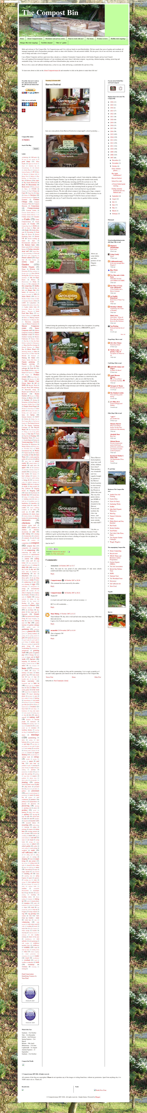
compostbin (25, 548)
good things (25, 642)
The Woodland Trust (116, 578)
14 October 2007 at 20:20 (72, 580)
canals (35, 505)
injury (24, 694)
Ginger (24, 269)
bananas (35, 474)
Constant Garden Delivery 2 (29, 212)
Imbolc (24, 292)
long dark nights (34, 711)
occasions (36, 748)
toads (28, 901)
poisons (28, 789)
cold (33, 538)
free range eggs (32, 612)
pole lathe (34, 789)
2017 (112, 128)
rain (28, 816)
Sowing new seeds (32, 410)
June (33, 298)
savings (31, 842)
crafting (36, 559)
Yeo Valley (36, 453)
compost (35, 542)
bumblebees (25, 503)
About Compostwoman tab (52, 70)
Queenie (32, 379)
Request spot (25, 392)
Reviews (24, 394)
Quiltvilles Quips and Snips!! (117, 368)
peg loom (26, 776)
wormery (24, 967)
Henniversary (25, 282)
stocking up (27, 880)
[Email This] (49, 549)
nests (23, 740)
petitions (24, 778)
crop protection (33, 563)
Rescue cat (34, 392)
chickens (26, 522)
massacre (28, 719)
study (23, 886)
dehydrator (25, 576)
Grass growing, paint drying (116, 395)
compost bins (31, 546)
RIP (36, 383)
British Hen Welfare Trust (116, 570)
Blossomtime (32, 185)
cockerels (36, 536)
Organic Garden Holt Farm (29, 360)
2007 (112, 158)
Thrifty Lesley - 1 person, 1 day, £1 (115, 351)
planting (25, 782)
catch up (25, 512)
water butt (25, 928)
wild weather (25, 943)
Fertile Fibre (36, 251)
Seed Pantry (33, 402)
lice (32, 704)
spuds (30, 878)
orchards (29, 753)
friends (36, 614)
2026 (112, 102)
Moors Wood (31, 349)
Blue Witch (114, 270)
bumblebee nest (33, 501)
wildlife (27, 947)
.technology (25, 157)
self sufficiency (27, 852)
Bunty (26, 189)
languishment (27, 700)
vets (30, 916)
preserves (33, 804)
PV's (31, 366)
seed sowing (33, 848)
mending (24, 724)
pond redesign (33, 793)
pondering (24, 795)
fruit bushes (30, 620)
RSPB (24, 385)
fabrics (33, 595)
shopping (24, 859)
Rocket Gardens (114, 528)
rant (25, 818)
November (115, 163)
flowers (32, 605)
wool (35, 960)
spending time (28, 876)
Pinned (24, 372)
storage (23, 882)
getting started (33, 636)
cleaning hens (27, 536)
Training (33, 436)
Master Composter (32, 324)
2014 (112, 137)
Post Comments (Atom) (61, 681)
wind (35, 947)
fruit (23, 621)
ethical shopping (26, 593)
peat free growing (27, 774)
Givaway (32, 269)
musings (35, 734)
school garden (60, 554)
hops (35, 677)
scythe (35, 846)
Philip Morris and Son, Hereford (117, 522)
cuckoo (29, 565)
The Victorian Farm (34, 429)
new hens (27, 744)
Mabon (25, 317)
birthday (24, 484)
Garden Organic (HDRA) (115, 563)
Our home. (90, 39)
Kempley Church (28, 301)
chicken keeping (32, 518)
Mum (35, 351)
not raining (28, 748)
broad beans (34, 493)
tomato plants (35, 901)
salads (23, 840)
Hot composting (27, 286)
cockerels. (26, 538)
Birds (23, 185)
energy (24, 588)
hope (29, 677)
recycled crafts (34, 821)
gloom (30, 638)
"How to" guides (61, 43)
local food (25, 709)
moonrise (33, 728)
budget (25, 497)
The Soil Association (116, 566)
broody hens (35, 495)
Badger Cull (34, 174)
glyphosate (36, 638)
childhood (34, 527)
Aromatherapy (25, 168)
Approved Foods (32, 163)
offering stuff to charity (29, 750)
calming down (26, 505)
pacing (34, 759)
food (37, 607)
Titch (37, 434)
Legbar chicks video (30, 307)
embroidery (25, 586)
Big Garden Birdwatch (30, 182)
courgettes (36, 556)
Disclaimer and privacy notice (55, 39)
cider (33, 532)
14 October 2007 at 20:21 (72, 593)
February (115, 214)
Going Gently (114, 254)
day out (33, 569)
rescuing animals (32, 831)
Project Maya (34, 377)
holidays (24, 673)
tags (27, 893)
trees (25, 907)
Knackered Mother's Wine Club (117, 457)
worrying (34, 966)
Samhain (26, 400)
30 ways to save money (28, 159)
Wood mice (36, 446)
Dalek (28, 228)
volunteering (25, 922)
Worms (37, 451)
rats (31, 818)
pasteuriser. (24, 772)
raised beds (36, 816)
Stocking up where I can (117, 388)
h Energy (31, 655)
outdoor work (26, 757)
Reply (52, 574)
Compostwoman (56, 580)
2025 (112, 105)
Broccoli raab (35, 187)
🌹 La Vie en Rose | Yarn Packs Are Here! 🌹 (117, 380)
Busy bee (113, 436)
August (114, 199)
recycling (25, 825)
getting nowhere (32, 633)
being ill (26, 480)
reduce (34, 827)
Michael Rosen (115, 441)
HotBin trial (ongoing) (118, 39)
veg (23, 914)
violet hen (28, 920)
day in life (25, 569)
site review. (25, 863)
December (115, 160)
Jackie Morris (26, 296)
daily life (25, 567)
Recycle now (114, 553)
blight (25, 486)
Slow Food (113, 586)
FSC (32, 247)
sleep (28, 865)
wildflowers (36, 945)
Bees (23, 180)
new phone (24, 746)
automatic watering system (30, 469)
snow (37, 867)
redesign (26, 827)
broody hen (25, 495)
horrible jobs (25, 679)
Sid (38, 404)
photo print (25, 780)
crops (23, 565)
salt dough (30, 840)
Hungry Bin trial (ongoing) (29, 43)
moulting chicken (27, 730)
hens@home (36, 668)
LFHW (24, 303)
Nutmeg (24, 358)
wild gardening (33, 941)
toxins (30, 905)
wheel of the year (34, 937)
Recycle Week (33, 385)
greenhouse (34, 648)
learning (26, 702)
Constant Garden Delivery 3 (29, 214)
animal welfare (33, 463)
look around (27, 713)
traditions (36, 905)
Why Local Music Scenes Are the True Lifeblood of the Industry (117, 427)
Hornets (24, 284)
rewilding (24, 835)
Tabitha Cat (34, 419)
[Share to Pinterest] (57, 549)
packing (24, 761)
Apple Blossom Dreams (115, 376)
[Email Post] (68, 552)
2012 (112, 143)
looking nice (36, 713)
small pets (31, 867)
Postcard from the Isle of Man (117, 329)
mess (23, 726)
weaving (24, 933)
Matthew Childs (35, 339)
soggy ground (25, 871)
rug (36, 835)
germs (23, 633)
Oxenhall (24, 366)
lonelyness (24, 711)
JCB (35, 294)
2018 (112, 125)
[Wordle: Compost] (23, 1066)
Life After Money (115, 343)
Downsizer (113, 581)
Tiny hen (30, 434)
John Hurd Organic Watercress (115, 510)
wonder (37, 956)
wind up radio (25, 949)
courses (27, 559)
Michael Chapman (27, 347)
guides (31, 653)
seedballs (24, 850)
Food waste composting (30, 255)
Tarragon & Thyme (116, 386)
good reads (26, 640)
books (26, 493)
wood (27, 958)
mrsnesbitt (54, 630)
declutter (34, 571)
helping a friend (26, 663)
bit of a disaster (34, 484)
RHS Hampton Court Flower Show (30, 382)
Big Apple (36, 180)
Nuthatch (33, 355)
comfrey (33, 540)
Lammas (24, 305)
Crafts (27, 219)
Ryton (31, 398)
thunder (30, 899)
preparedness (33, 801)
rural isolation (25, 837)
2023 (112, 111)
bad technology (33, 472)
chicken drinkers (28, 516)
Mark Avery (114, 315)
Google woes (25, 273)
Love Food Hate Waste (30, 312)
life (36, 704)
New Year (34, 353)
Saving (35, 400)
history (34, 670)
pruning (24, 812)
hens (24, 668)
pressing (37, 806)
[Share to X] (53, 549)
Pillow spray (34, 370)
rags (23, 816)
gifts (23, 638)
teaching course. (27, 897)
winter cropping (35, 951)
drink (31, 580)
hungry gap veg (29, 685)
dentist (34, 576)
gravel (35, 644)
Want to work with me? (76, 39)
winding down (35, 949)
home (31, 673)
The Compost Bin (50, 12)
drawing (26, 580)
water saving (25, 930)
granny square (35, 642)
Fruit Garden (32, 260)
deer (35, 574)
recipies (37, 819)
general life (31, 631)
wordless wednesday (27, 962)
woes (31, 956)
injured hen (28, 692)
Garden (25, 264)
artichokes (36, 467)
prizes (35, 808)
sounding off (28, 873)
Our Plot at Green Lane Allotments (116, 287)
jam (36, 696)
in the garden (25, 690)
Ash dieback (35, 168)
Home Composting (115, 551)
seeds (33, 850)
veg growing (32, 914)
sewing (34, 857)
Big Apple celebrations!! (117, 174)
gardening (25, 629)
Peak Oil (33, 368)
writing (24, 969)
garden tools (31, 627)
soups (37, 874)
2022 (112, 114)
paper (32, 767)
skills (23, 865)
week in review (33, 932)
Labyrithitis (33, 303)
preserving (25, 805)
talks (32, 893)
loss (25, 715)
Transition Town (27, 438)
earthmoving (27, 582)
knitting (37, 698)
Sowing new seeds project (29, 413)
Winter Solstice (26, 446)
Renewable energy (30, 390)
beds (23, 478)
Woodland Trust (28, 448)
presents (24, 804)
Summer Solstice (27, 417)
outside (28, 759)
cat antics (33, 509)
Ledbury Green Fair (34, 305)
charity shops (35, 514)
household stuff (26, 683)
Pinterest (30, 372)
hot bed (34, 679)
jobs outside (25, 698)
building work (28, 499)
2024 (112, 108)
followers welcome (27, 607)
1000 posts (34, 157)
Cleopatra (24, 199)
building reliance (34, 497)
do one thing (35, 578)
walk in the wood (32, 924)
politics (24, 791)
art (30, 467)
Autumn (35, 170)
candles (24, 507)
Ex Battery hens (28, 245)
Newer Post (49, 677)
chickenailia (26, 520)
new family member (34, 742)
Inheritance (32, 292)
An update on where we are (117, 354)
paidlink (24, 765)
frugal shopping (32, 618)
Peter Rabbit (25, 370)
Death (26, 230)
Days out (36, 228)
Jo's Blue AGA (115, 402)
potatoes (33, 799)
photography (33, 780)
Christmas (33, 195)
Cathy (37, 193)
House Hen (28, 288)
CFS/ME (34, 189)
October (114, 166)
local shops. (34, 708)
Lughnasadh (35, 315)
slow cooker (35, 865)
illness (34, 687)
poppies (30, 797)
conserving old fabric (29, 552)
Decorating (30, 232)
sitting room (33, 863)
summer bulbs (32, 886)
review (35, 833)
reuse (27, 833)
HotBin (37, 286)
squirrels (36, 878)
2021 (112, 117)
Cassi (23, 193)
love (30, 715)
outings (36, 756)
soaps (35, 869)
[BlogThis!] (51, 549)
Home (22, 39)
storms (35, 884)
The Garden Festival (33, 423)
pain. (29, 765)
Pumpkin (24, 379)
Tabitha (26, 419)
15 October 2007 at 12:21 (67, 614)
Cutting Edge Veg (26, 226)
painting (35, 765)
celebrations (25, 514)
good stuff (34, 640)
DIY (23, 228)
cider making (26, 534)
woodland (27, 960)
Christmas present (26, 197)
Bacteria (26, 174)
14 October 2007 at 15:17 (67, 566)
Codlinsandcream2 (116, 261)
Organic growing (28, 364)
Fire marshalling (28, 253)
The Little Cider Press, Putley (117, 534)
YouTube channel (46, 43)
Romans (32, 396)
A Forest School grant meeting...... (118, 185)
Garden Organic (28, 267)
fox (26, 610)
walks (23, 926)
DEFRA (35, 226)
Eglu (33, 241)
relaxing (24, 829)
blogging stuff (34, 490)
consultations (25, 554)
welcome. (24, 935)
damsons (35, 567)
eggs (33, 584)
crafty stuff (29, 561)
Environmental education (29, 243)
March (114, 211)
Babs (38, 172)
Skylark (24, 408)
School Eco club (117, 181)
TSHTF (37, 417)
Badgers (33, 176)
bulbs (35, 499)
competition (25, 543)
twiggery (24, 911)
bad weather (25, 474)
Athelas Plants (27, 170)
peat (36, 772)
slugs (25, 867)
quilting (26, 814)
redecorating (36, 825)
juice (31, 698)
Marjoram (26, 319)
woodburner (36, 958)
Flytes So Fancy (115, 501)
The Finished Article (117, 393)
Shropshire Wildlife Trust (28, 404)
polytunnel (35, 790)
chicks (24, 527)
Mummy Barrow (115, 424)
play (37, 784)
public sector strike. (34, 812)
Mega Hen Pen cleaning (30, 345)
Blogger (97, 1097)
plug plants (28, 786)
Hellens (33, 280)
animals (24, 465)
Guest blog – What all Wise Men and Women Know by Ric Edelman (117, 319)
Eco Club (53, 554)
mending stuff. (33, 723)
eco (35, 582)
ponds (31, 795)
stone (35, 880)
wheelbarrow (28, 939)
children (24, 530)
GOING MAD (28, 262)
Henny (34, 282)
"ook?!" (113, 417)
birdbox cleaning (32, 482)
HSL (31, 277)
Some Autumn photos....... (116, 169)
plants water (30, 784)
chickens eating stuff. (29, 525)
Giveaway (24, 271)
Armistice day (32, 166)
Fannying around (115, 345)
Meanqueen (36, 343)
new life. (35, 744)
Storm (112, 256)
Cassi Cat (30, 193)
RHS (38, 379)
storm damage (27, 884)
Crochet (32, 224)
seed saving (25, 848)
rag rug (35, 814)
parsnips (33, 770)
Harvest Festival (116, 178)
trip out (35, 909)
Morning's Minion (116, 307)
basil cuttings (26, 476)
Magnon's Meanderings (114, 246)
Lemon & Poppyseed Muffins (116, 404)
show (31, 859)
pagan (31, 761)
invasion (30, 696)
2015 (112, 134)
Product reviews (102, 39)
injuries (35, 692)
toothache (24, 905)
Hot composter (33, 284)
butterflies (34, 503)
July (29, 298)
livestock (33, 706)
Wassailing (25, 444)
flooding (24, 603)
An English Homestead (113, 297)
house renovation (28, 681)
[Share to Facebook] (55, 549)
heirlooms (33, 661)
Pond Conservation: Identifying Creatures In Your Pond (29, 976)
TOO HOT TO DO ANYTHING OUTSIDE (117, 279)
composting (31, 550)
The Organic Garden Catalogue (116, 538)
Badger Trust (25, 176)
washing (29, 926)
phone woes (33, 778)
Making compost (34, 317)
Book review (26, 187)
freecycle (24, 614)
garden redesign (34, 625)
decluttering (25, 573)
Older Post (97, 677)
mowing (30, 732)
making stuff (34, 717)
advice (37, 459)
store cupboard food (33, 882)
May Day (26, 341)
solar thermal (35, 871)
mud (36, 732)
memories (33, 721)
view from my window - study (30, 917)
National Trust (25, 353)
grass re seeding (28, 644)
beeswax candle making (33, 478)
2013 (112, 140)
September (115, 196)
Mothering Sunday (26, 351)
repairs (31, 829)
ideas (28, 688)
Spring (32, 415)
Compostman (35, 206)
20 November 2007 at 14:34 (66, 630)
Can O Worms (33, 191)
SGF (38, 398)
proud (34, 810)
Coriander (36, 217)
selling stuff (29, 855)
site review (32, 861)
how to (36, 683)
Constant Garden (31, 210)
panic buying (25, 767)
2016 (112, 131)
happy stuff (30, 657)
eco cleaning (25, 584)
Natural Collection (115, 516)
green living (26, 646)
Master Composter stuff (30, 329)
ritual (30, 835)
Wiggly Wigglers (115, 542)
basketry (35, 476)
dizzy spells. (25, 578)
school (34, 844)
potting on (25, 801)
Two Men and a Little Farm (117, 276)
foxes (31, 610)
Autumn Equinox (26, 172)
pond (26, 793)
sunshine (24, 888)
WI (36, 442)
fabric (27, 595)
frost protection (29, 616)
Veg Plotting (114, 326)
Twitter (35, 440)
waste (35, 926)
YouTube (26, 455)
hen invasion (33, 665)
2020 (112, 119)
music (23, 735)
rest (23, 833)
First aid (36, 253)
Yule (32, 455)
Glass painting (33, 271)
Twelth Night (27, 440)
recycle (26, 821)
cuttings (35, 565)
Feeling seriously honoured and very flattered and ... (118, 190)
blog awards (33, 486)
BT (34, 172)
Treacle (37, 438)
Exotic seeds (25, 247)
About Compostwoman (34, 39)
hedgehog (24, 661)
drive (37, 580)
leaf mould (36, 700)
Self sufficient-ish (115, 584)
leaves (31, 702)
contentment (27, 557)
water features (33, 928)
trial (32, 907)
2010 (112, 149)
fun (29, 622)
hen (33, 663)
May (113, 208)
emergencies (34, 586)
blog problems (26, 488)
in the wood (35, 690)
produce (24, 810)
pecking (37, 774)
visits (35, 920)
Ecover (30, 234)
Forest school (27, 257)
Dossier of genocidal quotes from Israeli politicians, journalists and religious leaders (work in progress (116, 446)
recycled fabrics (31, 823)
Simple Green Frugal (30, 406)
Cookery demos (26, 217)
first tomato (33, 601)
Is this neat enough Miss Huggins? (117, 264)
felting (31, 599)
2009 (112, 152)
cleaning (36, 534)
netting (30, 740)
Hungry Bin (32, 290)
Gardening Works (115, 504)
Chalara (26, 195)
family (29, 597)
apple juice (33, 465)
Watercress (34, 444)
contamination (35, 554)
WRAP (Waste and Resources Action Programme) (115, 558)
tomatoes (27, 903)
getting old (24, 636)
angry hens (28, 461)
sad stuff (33, 837)
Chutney (35, 197)
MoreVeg (112, 513)
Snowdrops (31, 408)
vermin (24, 916)
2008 (112, 155)
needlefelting (32, 738)
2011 (112, 146)
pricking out (27, 808)
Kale (38, 298)
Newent (24, 356)
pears (31, 772)
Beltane (29, 180)
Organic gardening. (28, 362)
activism (30, 459)
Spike (23, 415)
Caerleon (24, 191)
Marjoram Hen (35, 319)
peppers (34, 776)
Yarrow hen (27, 453)
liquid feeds (25, 706)
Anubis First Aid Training (115, 495)
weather (34, 930)
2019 (112, 122)
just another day (115, 418)
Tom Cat (26, 436)
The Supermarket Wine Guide (117, 460)
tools (35, 903)
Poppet (27, 374)
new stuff (32, 746)
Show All (123, 334)
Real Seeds (113, 525)
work (37, 962)
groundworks (25, 650)
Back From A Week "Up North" (117, 301)
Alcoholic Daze (115, 434)
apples (24, 467)
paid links (33, 763)
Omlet (33, 358)
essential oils (32, 590)
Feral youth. (113, 249)
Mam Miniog (55, 614)
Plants (37, 372)
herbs (26, 670)
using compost (33, 911)
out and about (33, 754)
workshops (31, 964)
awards (24, 472)
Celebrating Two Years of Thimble (117, 309)
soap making (28, 869)
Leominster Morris (27, 309)
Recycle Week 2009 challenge (30, 387)
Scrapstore (25, 402)
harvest (32, 659)
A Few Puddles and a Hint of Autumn (116, 290)
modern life (29, 726)
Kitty (35, 301)
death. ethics (25, 571)
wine (25, 952)
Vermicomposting (27, 442)
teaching (33, 895)
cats (33, 511)
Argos (23, 166)
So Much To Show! (115, 370)
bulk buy (24, 501)
